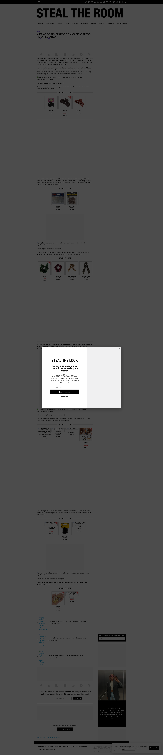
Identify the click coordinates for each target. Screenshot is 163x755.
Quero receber (64, 392)
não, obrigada (64, 396)
